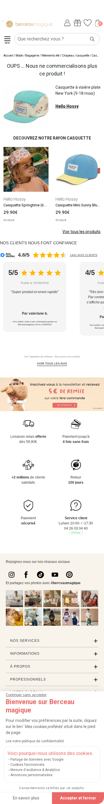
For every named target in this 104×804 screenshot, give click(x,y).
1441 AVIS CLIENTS (83, 255)
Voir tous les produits (81, 231)
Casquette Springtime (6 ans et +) (31, 205)
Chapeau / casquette (75, 55)
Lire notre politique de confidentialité (35, 741)
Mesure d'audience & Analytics (35, 770)
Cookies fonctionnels (27, 765)
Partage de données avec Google (37, 759)
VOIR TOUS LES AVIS (52, 363)
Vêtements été (50, 55)
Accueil (8, 55)
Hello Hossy (67, 106)
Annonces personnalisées (31, 775)
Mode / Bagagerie (27, 55)
